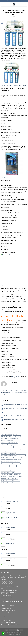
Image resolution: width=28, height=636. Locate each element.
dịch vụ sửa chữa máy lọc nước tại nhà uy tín (9, 442)
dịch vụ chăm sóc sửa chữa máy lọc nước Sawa (9, 438)
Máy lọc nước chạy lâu (5, 463)
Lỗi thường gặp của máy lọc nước (7, 461)
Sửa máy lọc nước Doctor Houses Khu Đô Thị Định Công (13, 85)
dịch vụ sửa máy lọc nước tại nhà (7, 446)
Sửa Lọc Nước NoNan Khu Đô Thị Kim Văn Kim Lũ (15, 404)
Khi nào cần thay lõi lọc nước (6, 457)
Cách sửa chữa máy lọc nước (6, 436)
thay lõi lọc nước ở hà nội (17, 484)
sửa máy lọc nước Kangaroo (6, 476)
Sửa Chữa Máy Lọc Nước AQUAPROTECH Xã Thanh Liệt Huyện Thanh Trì (7, 392)
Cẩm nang (16, 632)
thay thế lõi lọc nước (5, 487)
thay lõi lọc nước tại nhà (16, 482)
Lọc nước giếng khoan (17, 459)
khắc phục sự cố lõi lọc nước (18, 457)
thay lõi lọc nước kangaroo (6, 482)
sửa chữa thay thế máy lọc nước (7, 474)
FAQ (24, 632)
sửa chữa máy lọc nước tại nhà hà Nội (8, 470)
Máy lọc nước (17, 461)
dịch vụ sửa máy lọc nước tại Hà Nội (18, 444)
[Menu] (2, 4)
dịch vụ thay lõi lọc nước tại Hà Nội (17, 449)
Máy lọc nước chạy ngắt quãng (16, 463)
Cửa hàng (10, 632)
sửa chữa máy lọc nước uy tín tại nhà (8, 472)
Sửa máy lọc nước (5, 177)
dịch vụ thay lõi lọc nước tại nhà (7, 451)
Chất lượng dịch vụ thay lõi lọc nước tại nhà (9, 434)
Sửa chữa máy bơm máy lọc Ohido (7, 468)
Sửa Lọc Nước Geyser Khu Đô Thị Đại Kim (13, 412)
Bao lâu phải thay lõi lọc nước (6, 432)
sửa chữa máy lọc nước (19, 468)
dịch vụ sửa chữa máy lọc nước (7, 440)
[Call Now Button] (3, 633)
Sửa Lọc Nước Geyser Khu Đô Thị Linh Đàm (14, 419)
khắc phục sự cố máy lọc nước (6, 459)
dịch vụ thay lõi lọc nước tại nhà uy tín (8, 455)
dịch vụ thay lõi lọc (17, 446)
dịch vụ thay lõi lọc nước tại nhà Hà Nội (8, 453)
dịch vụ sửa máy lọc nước (6, 444)
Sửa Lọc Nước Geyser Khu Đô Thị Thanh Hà (14, 415)
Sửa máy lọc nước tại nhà (14, 8)
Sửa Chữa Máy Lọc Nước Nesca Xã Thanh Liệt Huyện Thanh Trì (21, 392)
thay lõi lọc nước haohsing (15, 480)
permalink (14, 377)
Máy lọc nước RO (13, 465)
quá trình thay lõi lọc (20, 465)
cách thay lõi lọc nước (17, 436)
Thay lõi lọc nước (15, 478)
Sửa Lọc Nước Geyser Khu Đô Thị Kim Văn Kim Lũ (15, 408)
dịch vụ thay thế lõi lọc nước (21, 455)
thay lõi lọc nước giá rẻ (5, 480)
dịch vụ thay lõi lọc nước (5, 449)
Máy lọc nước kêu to (5, 465)
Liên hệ (20, 632)
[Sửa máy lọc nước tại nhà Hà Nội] (14, 4)
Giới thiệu (5, 632)
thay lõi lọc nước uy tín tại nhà (6, 484)
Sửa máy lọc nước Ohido (17, 476)
